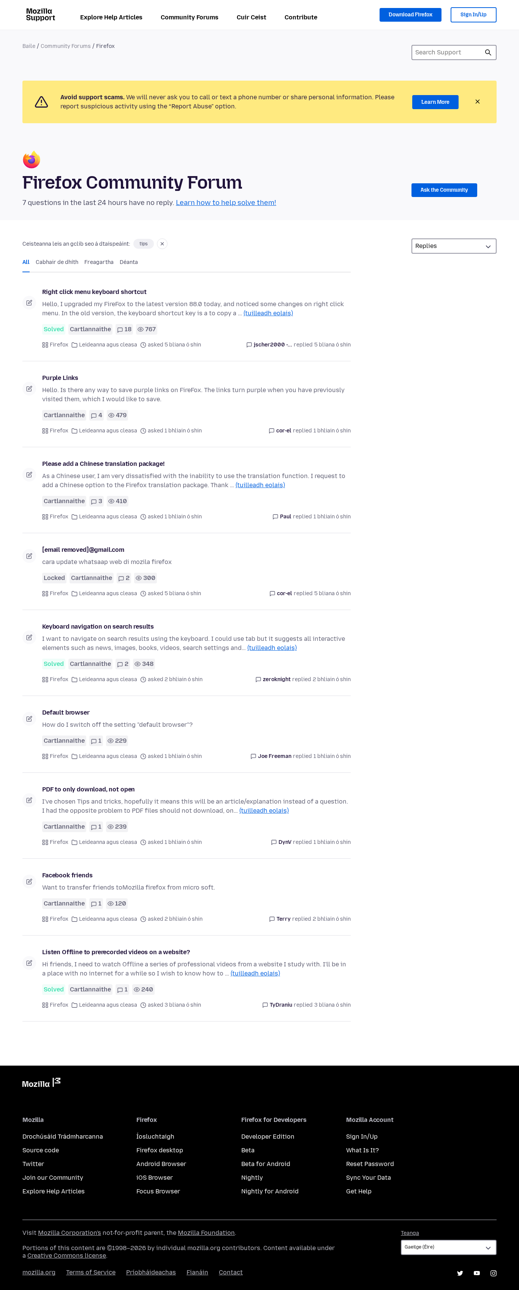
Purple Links (60, 377)
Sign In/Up (473, 14)
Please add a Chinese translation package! (103, 463)
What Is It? (362, 1150)
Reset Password (370, 1164)
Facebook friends (67, 875)
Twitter (33, 1164)
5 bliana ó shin (332, 345)
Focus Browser (158, 1191)
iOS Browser (154, 1177)
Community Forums (189, 17)
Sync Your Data (368, 1177)
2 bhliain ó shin (332, 679)
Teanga (410, 1233)
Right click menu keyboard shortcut (94, 291)
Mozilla (41, 1084)
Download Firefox (410, 14)
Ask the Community (444, 190)
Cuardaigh (488, 52)
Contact (231, 1272)
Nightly (252, 1177)
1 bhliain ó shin (332, 430)
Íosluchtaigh (155, 1136)
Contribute (301, 17)
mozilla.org (38, 1272)
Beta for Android (265, 1164)
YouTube (477, 1273)
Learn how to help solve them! (226, 203)
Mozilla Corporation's (69, 1232)
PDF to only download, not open (88, 789)
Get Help (359, 1191)
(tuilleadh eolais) (268, 313)
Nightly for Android (270, 1191)
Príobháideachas (151, 1272)
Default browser (66, 712)
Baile (28, 46)
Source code (40, 1150)
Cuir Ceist (251, 17)
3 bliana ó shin (332, 1005)
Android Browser (161, 1164)
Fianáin (197, 1272)
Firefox (59, 345)
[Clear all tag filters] (162, 243)
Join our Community (52, 1177)
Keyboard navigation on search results (98, 626)
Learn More (435, 102)
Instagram (494, 1273)
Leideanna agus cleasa (108, 345)
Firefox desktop (159, 1150)
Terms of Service (91, 1272)
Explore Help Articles (111, 17)
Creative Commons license (66, 1255)
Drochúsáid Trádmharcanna (62, 1136)
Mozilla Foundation (206, 1232)
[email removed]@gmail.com (83, 549)
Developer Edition (267, 1136)
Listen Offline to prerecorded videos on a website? (116, 952)
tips (143, 243)
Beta (248, 1150)
